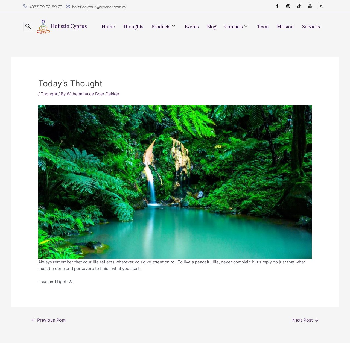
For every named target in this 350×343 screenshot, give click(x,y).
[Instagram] (288, 6)
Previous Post (49, 320)
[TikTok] (299, 6)
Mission (285, 27)
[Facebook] (277, 6)
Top (337, 330)
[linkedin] (321, 6)
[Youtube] (310, 6)
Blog (211, 27)
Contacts (233, 27)
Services (311, 27)
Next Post (305, 320)
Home (108, 27)
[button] (28, 26)
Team (263, 27)
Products (160, 27)
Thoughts (133, 27)
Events (192, 27)
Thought (49, 93)
